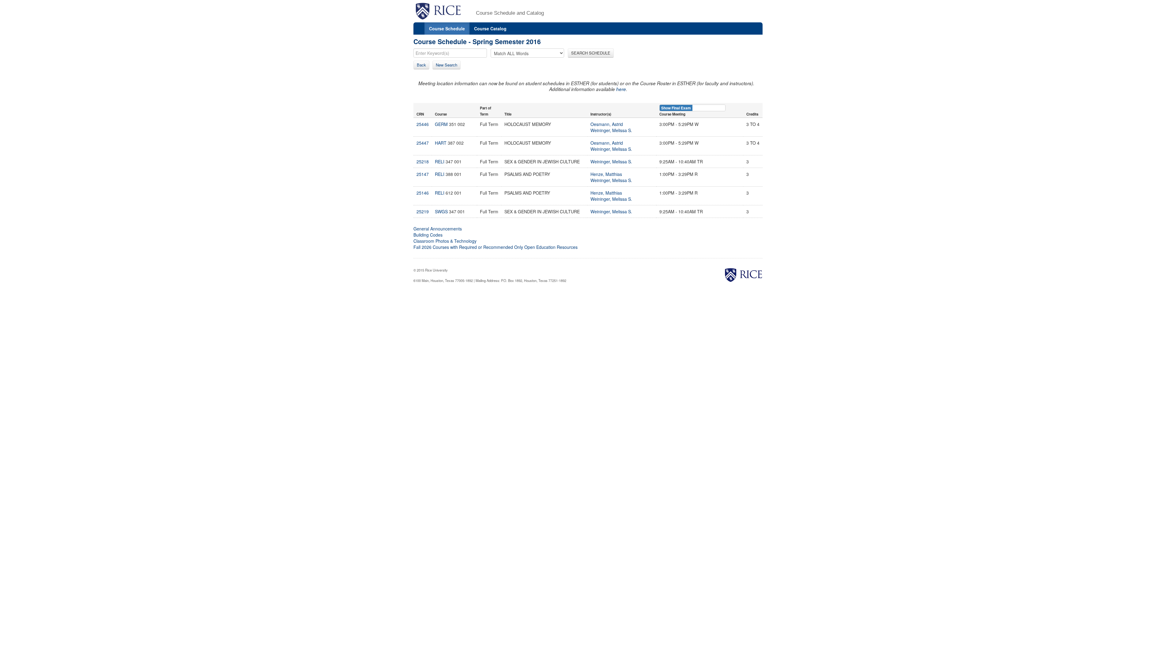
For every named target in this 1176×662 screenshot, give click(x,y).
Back (421, 65)
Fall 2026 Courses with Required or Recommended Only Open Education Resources (495, 247)
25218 (423, 161)
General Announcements (437, 229)
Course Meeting (672, 114)
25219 (423, 211)
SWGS (441, 211)
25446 (423, 124)
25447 (423, 143)
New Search (446, 65)
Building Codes (428, 235)
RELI (439, 161)
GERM (441, 124)
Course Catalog (490, 28)
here (621, 89)
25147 (423, 174)
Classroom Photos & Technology (445, 241)
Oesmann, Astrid (606, 124)
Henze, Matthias (606, 174)
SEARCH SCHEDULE (590, 53)
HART (441, 143)
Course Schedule (447, 28)
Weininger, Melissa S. (611, 130)
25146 (423, 193)
